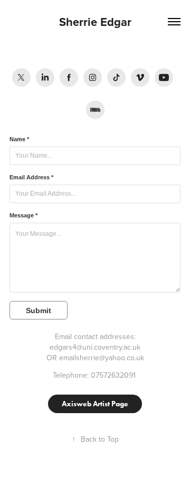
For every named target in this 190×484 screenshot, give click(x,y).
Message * (23, 215)
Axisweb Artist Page (95, 403)
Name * (19, 139)
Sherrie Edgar (95, 21)
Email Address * (31, 177)
